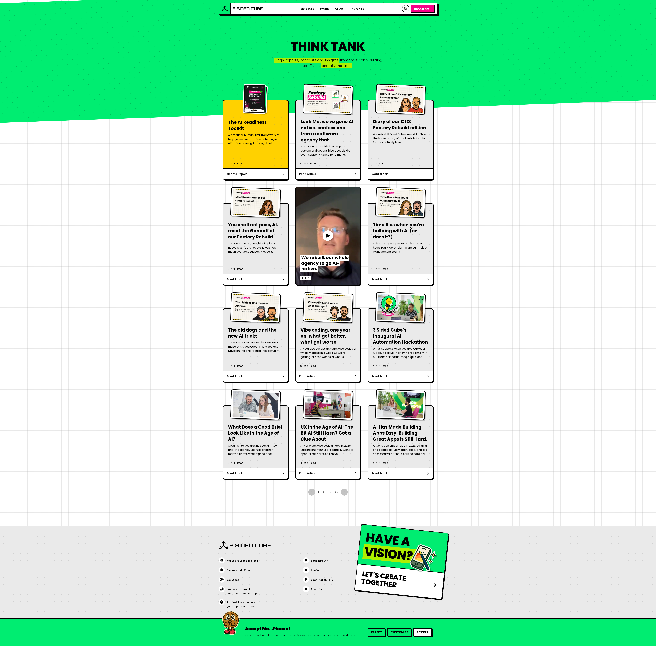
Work (324, 9)
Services (307, 9)
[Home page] (241, 8)
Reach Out (422, 9)
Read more (349, 635)
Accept (423, 632)
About (340, 9)
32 (336, 492)
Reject (376, 632)
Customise (399, 632)
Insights (357, 9)
